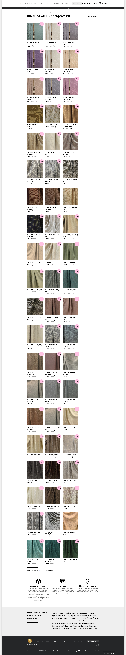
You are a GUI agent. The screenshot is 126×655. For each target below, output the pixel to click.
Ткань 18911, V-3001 (51, 125)
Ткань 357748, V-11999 (52, 506)
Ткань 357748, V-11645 (70, 480)
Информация (34, 3)
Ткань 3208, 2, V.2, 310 (51, 262)
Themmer (87, 650)
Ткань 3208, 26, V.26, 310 (34, 290)
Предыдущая (31, 570)
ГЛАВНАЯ (27, 3)
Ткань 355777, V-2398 (33, 480)
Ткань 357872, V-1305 (33, 532)
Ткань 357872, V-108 (69, 506)
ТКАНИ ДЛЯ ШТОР (69, 8)
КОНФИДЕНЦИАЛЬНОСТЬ (57, 3)
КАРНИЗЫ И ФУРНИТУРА (42, 8)
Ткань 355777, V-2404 (51, 480)
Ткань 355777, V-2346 (69, 427)
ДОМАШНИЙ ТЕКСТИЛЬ (26, 8)
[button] (109, 653)
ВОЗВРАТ (48, 3)
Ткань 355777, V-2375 (33, 455)
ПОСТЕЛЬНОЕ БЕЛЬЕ (81, 8)
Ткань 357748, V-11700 (34, 506)
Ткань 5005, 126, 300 (69, 532)
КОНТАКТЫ (42, 3)
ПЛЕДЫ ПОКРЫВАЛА (108, 8)
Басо (28, 12)
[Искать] (80, 3)
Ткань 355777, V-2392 (69, 455)
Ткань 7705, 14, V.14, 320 (70, 559)
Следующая (49, 570)
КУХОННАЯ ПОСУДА (94, 8)
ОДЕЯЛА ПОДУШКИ (56, 8)
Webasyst (97, 650)
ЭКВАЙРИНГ (68, 3)
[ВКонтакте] (96, 645)
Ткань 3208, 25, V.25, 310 (70, 262)
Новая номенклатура (12, 8)
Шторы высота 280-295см (44, 12)
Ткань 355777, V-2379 (51, 455)
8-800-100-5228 (87, 3)
